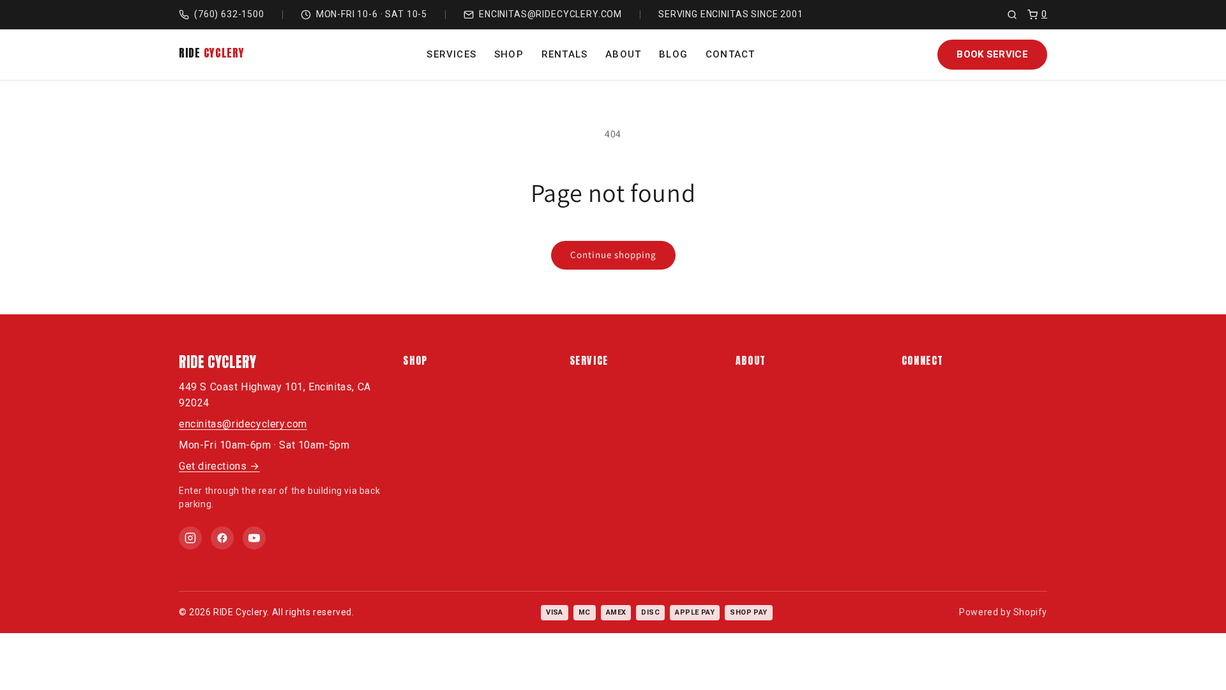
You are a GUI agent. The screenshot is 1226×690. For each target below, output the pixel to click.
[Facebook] (222, 537)
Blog (673, 54)
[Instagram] (190, 537)
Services (451, 54)
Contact (730, 54)
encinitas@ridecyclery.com (550, 14)
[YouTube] (254, 537)
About (623, 54)
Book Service (992, 54)
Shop (509, 54)
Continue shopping (613, 255)
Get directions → (219, 466)
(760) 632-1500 (229, 14)
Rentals (564, 54)
